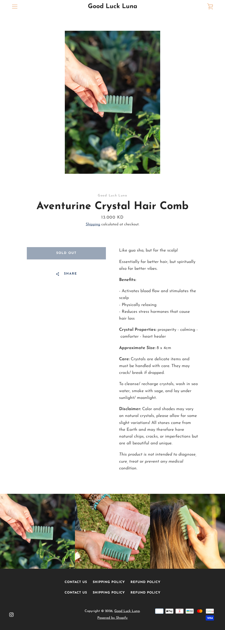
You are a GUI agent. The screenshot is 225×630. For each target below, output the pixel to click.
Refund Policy (145, 582)
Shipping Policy (109, 582)
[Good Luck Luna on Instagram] (11, 614)
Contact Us (76, 582)
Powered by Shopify (112, 618)
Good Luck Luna (112, 6)
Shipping (93, 224)
